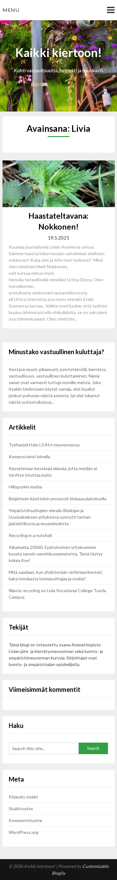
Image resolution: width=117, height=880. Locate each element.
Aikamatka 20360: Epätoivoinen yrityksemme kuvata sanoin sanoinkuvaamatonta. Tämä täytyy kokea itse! (56, 554)
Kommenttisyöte (25, 820)
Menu (10, 10)
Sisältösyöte (21, 808)
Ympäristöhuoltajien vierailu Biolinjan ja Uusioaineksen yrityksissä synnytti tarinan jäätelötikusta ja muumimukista (50, 517)
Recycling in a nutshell (30, 535)
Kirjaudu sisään (23, 796)
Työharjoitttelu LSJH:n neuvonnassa (44, 444)
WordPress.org (23, 832)
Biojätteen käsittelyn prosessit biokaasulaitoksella (57, 498)
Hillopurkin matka (25, 486)
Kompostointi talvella (29, 456)
